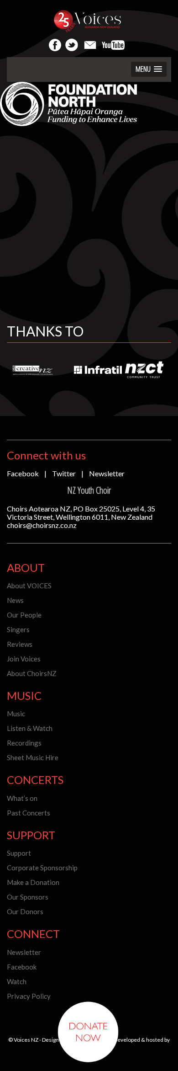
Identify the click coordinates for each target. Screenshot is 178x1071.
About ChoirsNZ (32, 673)
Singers (18, 629)
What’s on (22, 798)
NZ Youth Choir (89, 490)
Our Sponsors (27, 897)
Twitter (64, 473)
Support (19, 853)
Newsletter (107, 473)
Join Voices (24, 659)
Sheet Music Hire (32, 757)
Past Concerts (28, 813)
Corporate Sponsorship (42, 867)
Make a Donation (33, 882)
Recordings (24, 743)
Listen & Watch (29, 728)
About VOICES (29, 585)
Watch (16, 981)
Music (16, 713)
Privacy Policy (29, 996)
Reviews (19, 644)
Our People (24, 615)
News (15, 600)
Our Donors (25, 911)
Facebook (23, 473)
